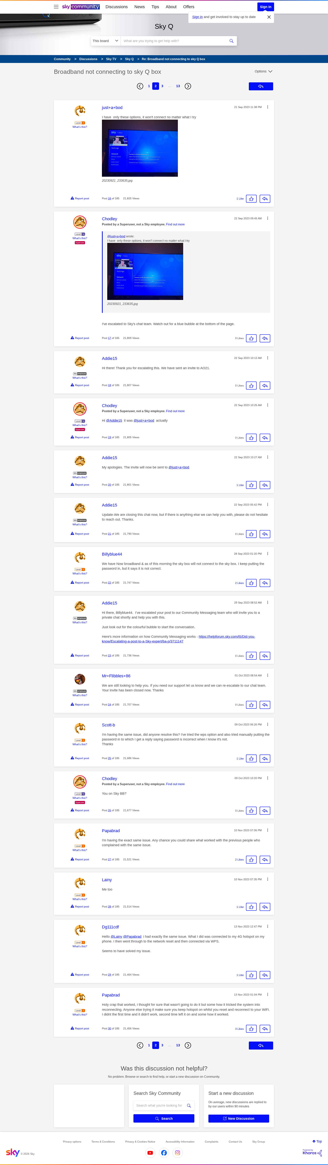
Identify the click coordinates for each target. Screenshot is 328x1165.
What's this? (80, 126)
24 (109, 704)
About (171, 6)
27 (109, 859)
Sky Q (164, 26)
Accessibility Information (180, 1141)
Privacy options (72, 1141)
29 (109, 974)
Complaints (211, 1141)
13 (178, 86)
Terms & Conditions (103, 1141)
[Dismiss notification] (269, 17)
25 (109, 758)
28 (109, 906)
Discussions (117, 6)
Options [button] (260, 71)
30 (109, 1028)
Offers (188, 6)
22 (109, 582)
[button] (267, 107)
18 (109, 385)
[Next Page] (188, 86)
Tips (155, 6)
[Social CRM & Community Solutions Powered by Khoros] (312, 1152)
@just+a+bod (116, 236)
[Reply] (265, 199)
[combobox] (173, 41)
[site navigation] (56, 7)
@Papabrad (132, 936)
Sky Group (258, 1141)
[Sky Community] (81, 7)
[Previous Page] (140, 86)
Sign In (265, 7)
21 (109, 533)
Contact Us (235, 1141)
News (139, 6)
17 (109, 338)
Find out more (175, 224)
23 (109, 655)
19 (109, 437)
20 (109, 484)
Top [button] (319, 1141)
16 (109, 198)
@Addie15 (114, 420)
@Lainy (116, 936)
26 (109, 810)
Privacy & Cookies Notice (140, 1141)
